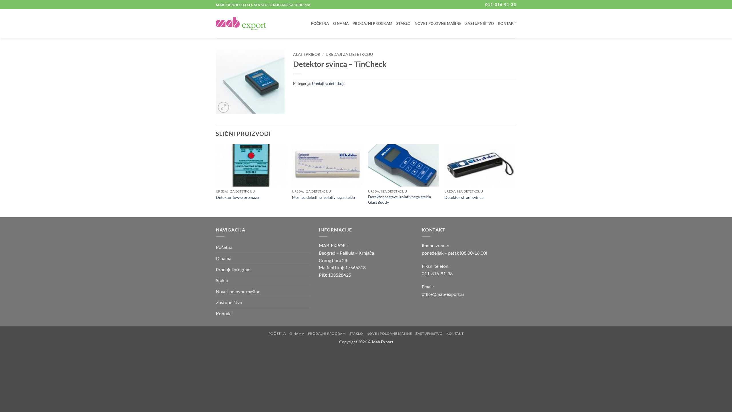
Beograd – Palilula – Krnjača (346, 252)
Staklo (403, 23)
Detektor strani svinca (464, 197)
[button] (223, 107)
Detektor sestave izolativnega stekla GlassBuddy (399, 199)
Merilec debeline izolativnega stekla (323, 197)
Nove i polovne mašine (438, 23)
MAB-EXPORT (333, 245)
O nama (341, 23)
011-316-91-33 (437, 273)
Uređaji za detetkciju (349, 54)
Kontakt (507, 23)
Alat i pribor (306, 54)
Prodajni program (372, 23)
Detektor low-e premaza (237, 197)
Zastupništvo (479, 23)
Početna (320, 23)
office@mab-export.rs (443, 294)
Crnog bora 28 (333, 260)
